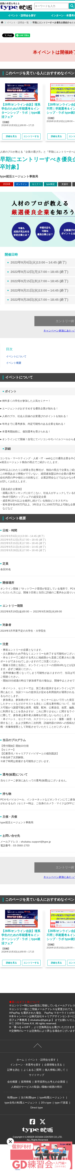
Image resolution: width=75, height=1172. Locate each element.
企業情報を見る (53, 1064)
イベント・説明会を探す (22, 15)
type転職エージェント (52, 1097)
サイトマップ (36, 1074)
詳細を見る (11, 136)
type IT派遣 (61, 1102)
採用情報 (26, 1081)
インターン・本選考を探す (25, 1064)
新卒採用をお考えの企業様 (50, 1081)
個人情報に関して (55, 1069)
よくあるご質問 (32, 1069)
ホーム (20, 1059)
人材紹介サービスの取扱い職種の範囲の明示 (36, 1086)
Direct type (36, 1107)
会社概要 (12, 1081)
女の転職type (28, 1097)
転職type (12, 1097)
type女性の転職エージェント (21, 1102)
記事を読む (13, 1069)
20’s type (46, 1102)
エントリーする (31, 136)
